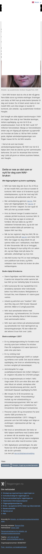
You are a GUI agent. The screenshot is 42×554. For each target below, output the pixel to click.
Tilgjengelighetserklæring (12, 503)
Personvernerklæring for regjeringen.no (18, 498)
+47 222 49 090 (13, 537)
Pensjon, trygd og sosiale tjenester (25, 465)
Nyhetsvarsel (8, 511)
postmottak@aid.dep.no (15, 539)
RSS (4, 513)
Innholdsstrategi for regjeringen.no (16, 496)
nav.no (29, 201)
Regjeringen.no (15, 483)
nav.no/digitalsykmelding (24, 453)
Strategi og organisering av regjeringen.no (18, 493)
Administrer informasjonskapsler (15, 501)
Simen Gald (15, 528)
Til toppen (21, 476)
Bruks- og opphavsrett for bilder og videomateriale (21, 506)
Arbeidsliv (6, 465)
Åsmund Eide (19, 525)
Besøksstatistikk (9, 508)
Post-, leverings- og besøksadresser (14, 547)
